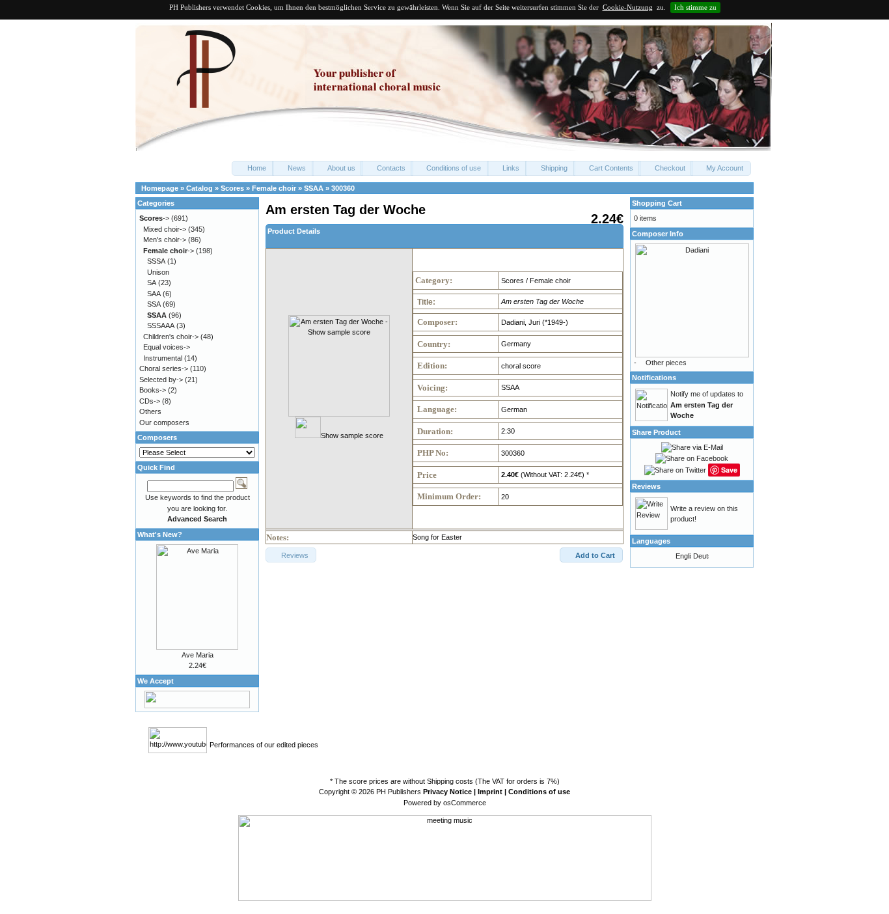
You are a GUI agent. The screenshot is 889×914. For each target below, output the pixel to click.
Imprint (490, 792)
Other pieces (666, 363)
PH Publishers (398, 792)
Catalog (199, 188)
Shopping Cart (657, 203)
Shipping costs (450, 781)
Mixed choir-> (164, 229)
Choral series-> (163, 368)
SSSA (156, 261)
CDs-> (149, 401)
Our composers (164, 422)
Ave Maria (197, 655)
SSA (154, 304)
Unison (158, 272)
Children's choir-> (170, 336)
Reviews (646, 486)
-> (154, 218)
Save (729, 470)
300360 (343, 188)
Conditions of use (539, 792)
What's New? (159, 534)
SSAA (313, 188)
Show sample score (352, 435)
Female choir (274, 188)
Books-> (152, 390)
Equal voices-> (166, 347)
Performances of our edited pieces (264, 745)
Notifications (654, 377)
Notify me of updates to (706, 404)
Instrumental (162, 358)
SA (151, 282)
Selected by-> (161, 379)
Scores (232, 188)
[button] (253, 168)
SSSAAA (160, 325)
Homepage (159, 188)
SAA (154, 294)
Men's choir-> (164, 239)
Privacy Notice (447, 792)
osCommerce (464, 803)
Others (150, 411)
